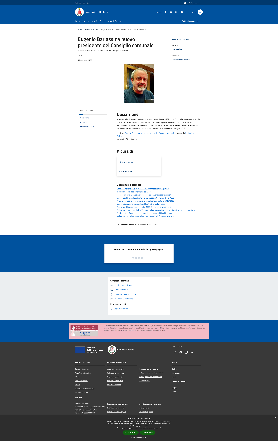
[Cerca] (200, 12)
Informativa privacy (146, 411)
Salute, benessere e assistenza (150, 376)
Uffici (77, 377)
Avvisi (174, 377)
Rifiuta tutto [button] (148, 432)
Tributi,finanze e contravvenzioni (151, 372)
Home (80, 29)
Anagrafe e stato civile (115, 369)
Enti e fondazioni (81, 380)
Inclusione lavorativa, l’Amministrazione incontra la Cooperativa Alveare (146, 216)
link (160, 428)
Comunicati (176, 373)
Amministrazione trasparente (150, 404)
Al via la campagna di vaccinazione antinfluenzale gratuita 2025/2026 (145, 200)
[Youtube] (170, 12)
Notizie (95, 29)
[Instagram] (175, 12)
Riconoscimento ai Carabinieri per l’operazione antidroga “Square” (144, 194)
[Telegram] (181, 12)
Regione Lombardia (82, 3)
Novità (87, 29)
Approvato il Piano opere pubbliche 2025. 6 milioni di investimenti (144, 206)
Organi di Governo (82, 369)
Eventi (174, 391)
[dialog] (139, 428)
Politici (77, 384)
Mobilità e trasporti (114, 384)
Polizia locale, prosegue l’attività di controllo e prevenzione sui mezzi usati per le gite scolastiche (156, 210)
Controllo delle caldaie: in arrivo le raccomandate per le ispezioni (143, 188)
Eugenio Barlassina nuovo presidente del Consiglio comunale (150, 133)
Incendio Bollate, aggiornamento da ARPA (134, 191)
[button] (139, 437)
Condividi (175, 39)
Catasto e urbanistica (115, 380)
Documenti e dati (81, 392)
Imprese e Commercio (115, 377)
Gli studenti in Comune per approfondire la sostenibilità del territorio (144, 213)
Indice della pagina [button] (86, 111)
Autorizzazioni (144, 380)
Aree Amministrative (83, 373)
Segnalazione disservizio (116, 408)
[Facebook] (164, 12)
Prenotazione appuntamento (117, 404)
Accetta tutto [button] (130, 432)
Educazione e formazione (148, 369)
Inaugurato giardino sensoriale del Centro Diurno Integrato (141, 203)
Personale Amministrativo (84, 388)
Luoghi (174, 387)
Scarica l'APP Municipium (116, 411)
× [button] (275, 417)
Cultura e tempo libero (115, 373)
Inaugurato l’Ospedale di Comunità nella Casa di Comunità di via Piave (145, 197)
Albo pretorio (144, 408)
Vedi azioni (186, 39)
